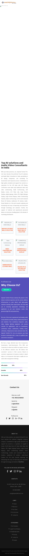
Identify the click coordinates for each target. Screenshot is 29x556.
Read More (21, 462)
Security (15, 534)
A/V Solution (15, 526)
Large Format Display (15, 529)
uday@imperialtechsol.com (16, 493)
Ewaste (15, 540)
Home (15, 504)
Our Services (15, 512)
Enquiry (6, 289)
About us (15, 506)
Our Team (14, 509)
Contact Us (15, 515)
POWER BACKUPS (15, 531)
